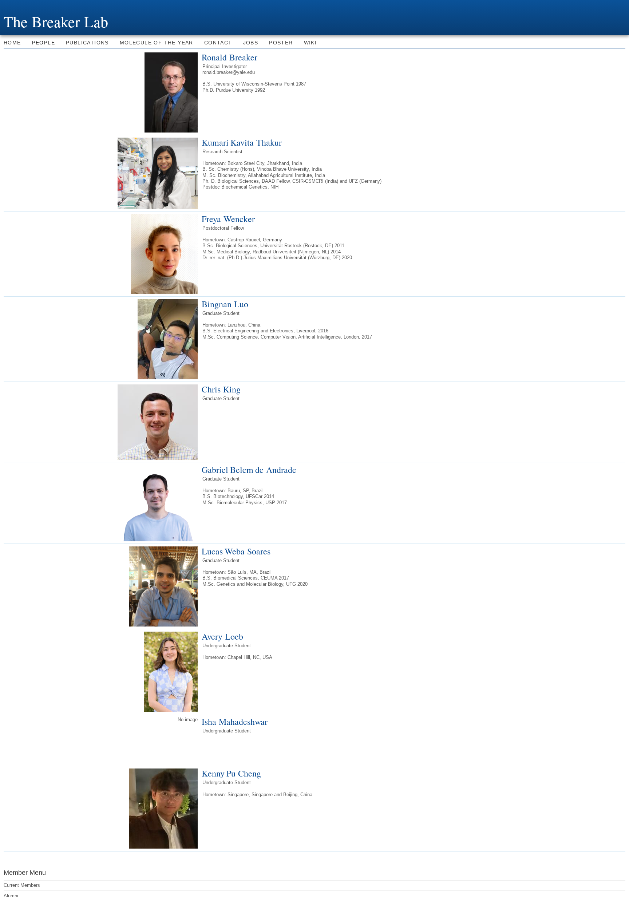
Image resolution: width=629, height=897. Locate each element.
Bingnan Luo (225, 304)
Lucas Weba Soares (236, 551)
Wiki (310, 43)
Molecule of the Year (156, 43)
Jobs (250, 43)
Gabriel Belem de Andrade (249, 469)
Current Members (22, 885)
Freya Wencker (228, 219)
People (43, 43)
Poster (281, 43)
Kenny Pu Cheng (231, 773)
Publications (87, 43)
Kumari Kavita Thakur (242, 142)
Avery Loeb (222, 636)
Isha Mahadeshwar (235, 721)
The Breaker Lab (56, 21)
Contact (218, 43)
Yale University (24, 6)
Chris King (221, 389)
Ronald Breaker (229, 57)
